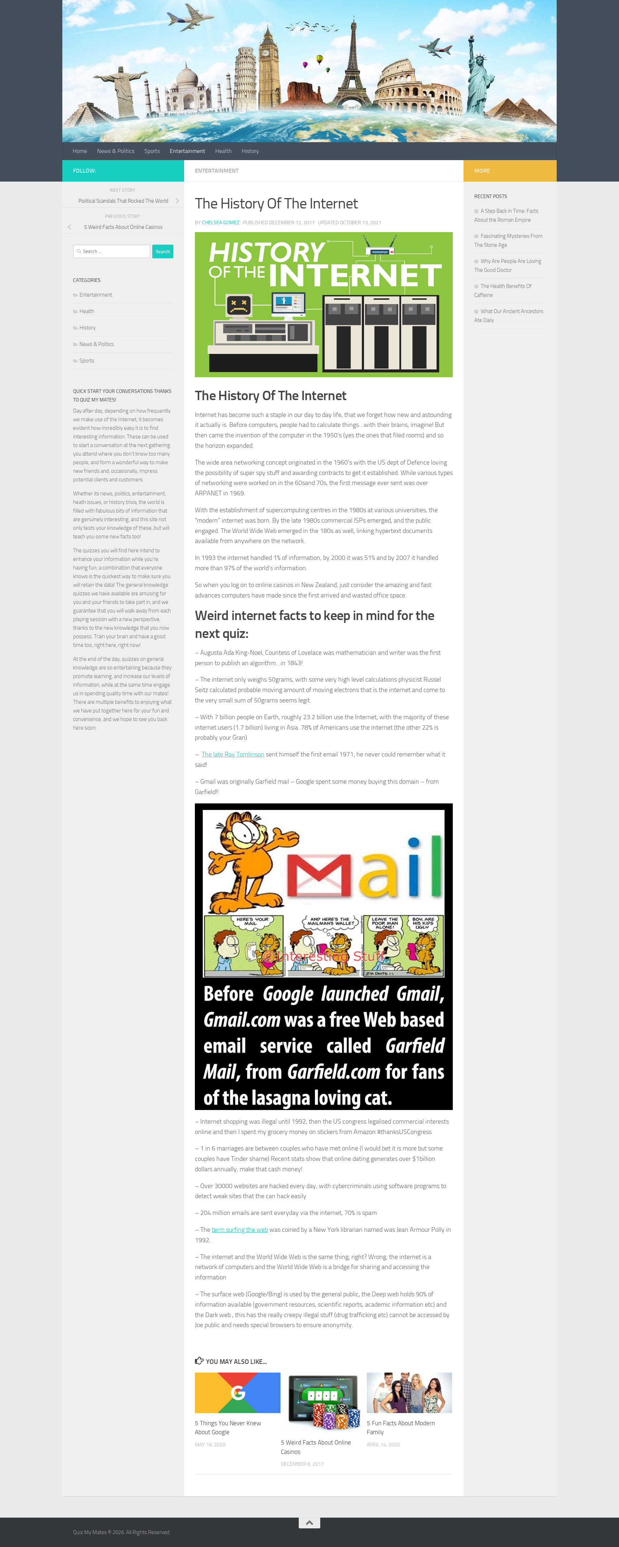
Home (80, 151)
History (250, 151)
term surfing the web (240, 1230)
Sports (152, 151)
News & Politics (115, 151)
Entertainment (187, 151)
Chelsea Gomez (221, 223)
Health (223, 151)
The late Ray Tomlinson (233, 754)
